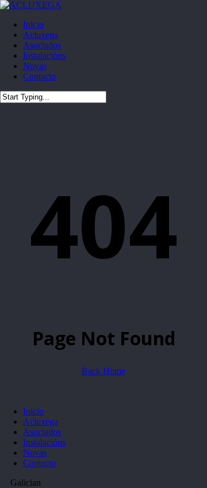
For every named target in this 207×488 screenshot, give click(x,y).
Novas (35, 453)
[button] (103, 483)
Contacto (39, 463)
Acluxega (40, 421)
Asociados (42, 432)
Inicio (33, 411)
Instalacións (44, 442)
